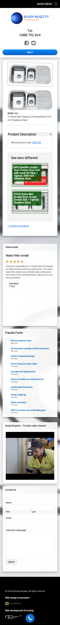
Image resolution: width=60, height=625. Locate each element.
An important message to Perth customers (30, 348)
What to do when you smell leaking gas (28, 410)
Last (34, 512)
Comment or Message (16, 530)
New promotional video (21, 341)
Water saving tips (18, 402)
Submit (11, 562)
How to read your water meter (24, 364)
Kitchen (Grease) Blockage (23, 356)
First (8, 512)
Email (9, 518)
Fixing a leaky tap (18, 395)
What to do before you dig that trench (27, 379)
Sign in (30, 52)
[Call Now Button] (30, 618)
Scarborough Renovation (22, 387)
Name (9, 503)
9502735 (36, 142)
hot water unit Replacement (23, 372)
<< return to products (18, 226)
